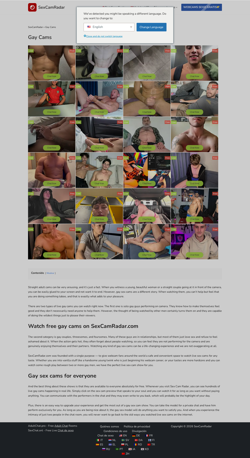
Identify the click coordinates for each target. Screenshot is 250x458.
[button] (176, 7)
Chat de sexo (66, 430)
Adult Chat (61, 426)
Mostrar (50, 273)
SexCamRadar (35, 27)
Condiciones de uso (115, 431)
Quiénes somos (109, 426)
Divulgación (139, 431)
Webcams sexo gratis (200, 7)
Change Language (151, 27)
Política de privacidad (137, 426)
